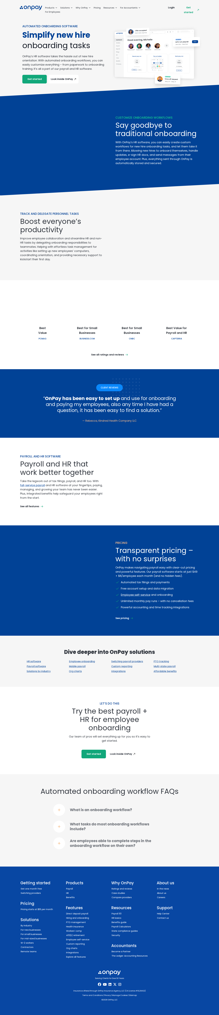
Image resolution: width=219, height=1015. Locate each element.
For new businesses (31, 929)
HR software (34, 661)
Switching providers (31, 893)
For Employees (52, 11)
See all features (29, 506)
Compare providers (122, 897)
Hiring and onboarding (77, 917)
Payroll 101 (116, 913)
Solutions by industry (39, 671)
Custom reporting (121, 666)
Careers (161, 897)
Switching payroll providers (127, 661)
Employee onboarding (82, 661)
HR (67, 893)
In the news (163, 888)
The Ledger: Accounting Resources (130, 955)
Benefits (70, 897)
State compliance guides (125, 930)
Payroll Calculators (121, 926)
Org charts (75, 671)
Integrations (118, 671)
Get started (188, 10)
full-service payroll (32, 485)
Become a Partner (121, 951)
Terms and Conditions (92, 995)
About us (161, 893)
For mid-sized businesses (34, 938)
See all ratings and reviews (107, 354)
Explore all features (76, 956)
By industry (26, 925)
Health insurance (75, 926)
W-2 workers (27, 942)
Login (171, 7)
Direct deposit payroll (77, 913)
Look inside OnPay (62, 79)
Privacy (107, 995)
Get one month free (31, 888)
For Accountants (129, 7)
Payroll (69, 888)
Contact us (163, 917)
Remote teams (28, 951)
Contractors (27, 947)
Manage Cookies (120, 995)
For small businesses (31, 934)
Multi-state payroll (164, 666)
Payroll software (36, 666)
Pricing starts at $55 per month (37, 909)
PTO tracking (161, 661)
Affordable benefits (165, 671)
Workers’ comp (74, 930)
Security (116, 935)
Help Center (163, 913)
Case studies (118, 893)
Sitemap (133, 995)
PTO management (76, 922)
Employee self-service (135, 595)
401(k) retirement (75, 935)
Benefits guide (119, 922)
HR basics (116, 917)
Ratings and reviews (122, 888)
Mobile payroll (77, 666)
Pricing (97, 7)
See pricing (122, 618)
